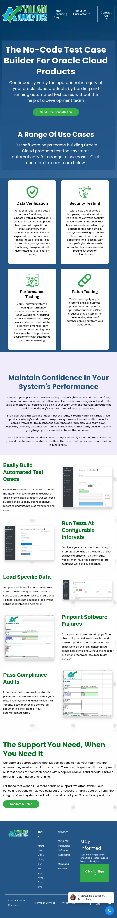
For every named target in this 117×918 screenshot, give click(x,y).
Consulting (60, 14)
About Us (80, 10)
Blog (56, 17)
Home (57, 10)
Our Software (81, 14)
